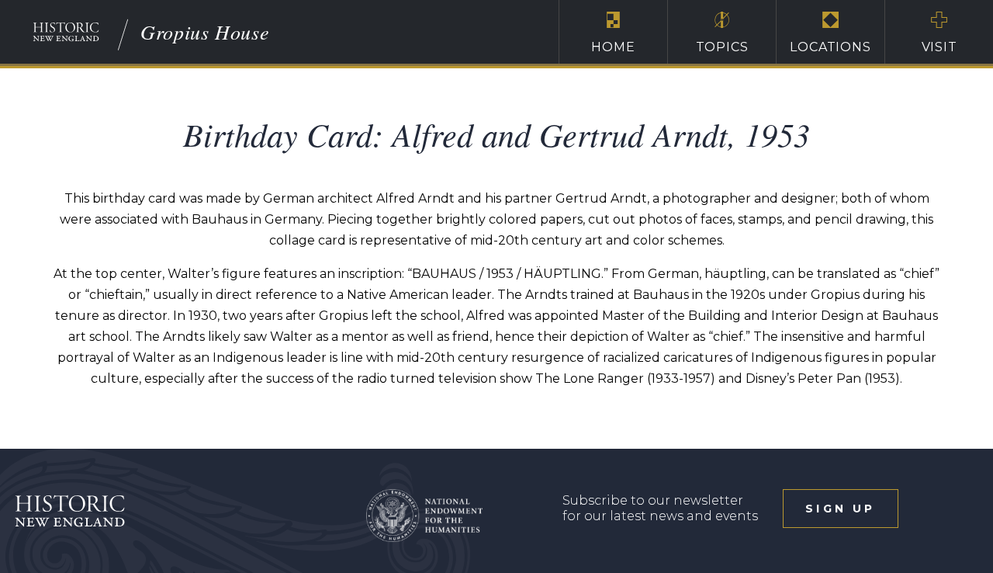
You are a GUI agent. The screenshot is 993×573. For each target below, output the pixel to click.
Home (613, 47)
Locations (830, 47)
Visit (939, 47)
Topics (722, 47)
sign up (840, 509)
